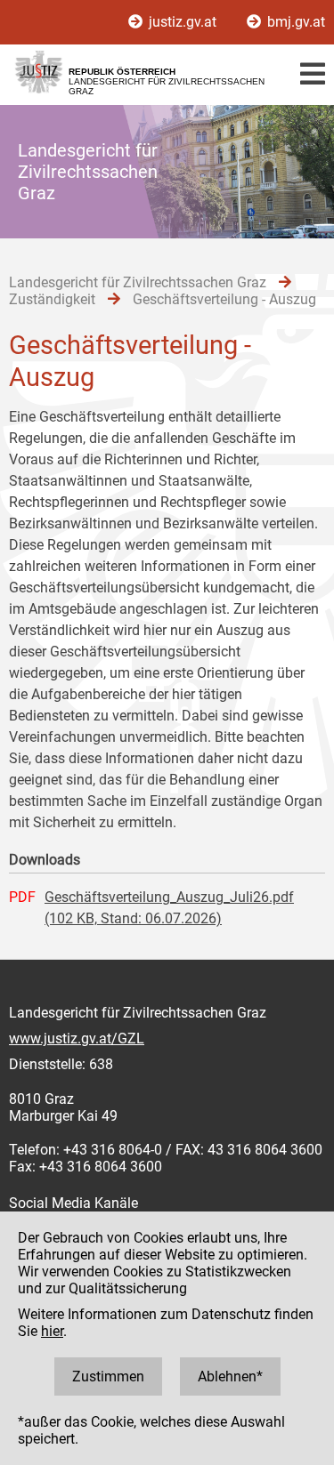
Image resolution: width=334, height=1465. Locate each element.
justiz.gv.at (182, 21)
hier (52, 1331)
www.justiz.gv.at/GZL (76, 1038)
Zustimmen (108, 1376)
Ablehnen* (230, 1376)
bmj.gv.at (294, 21)
